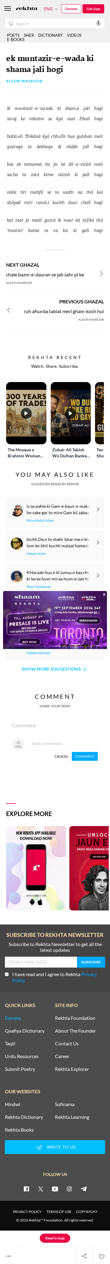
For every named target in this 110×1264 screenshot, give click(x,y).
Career (62, 1056)
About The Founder (75, 1030)
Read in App (55, 1238)
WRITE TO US (61, 1147)
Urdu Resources (21, 1056)
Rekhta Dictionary (24, 1117)
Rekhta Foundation (75, 1018)
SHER (29, 35)
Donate (71, 8)
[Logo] (26, 8)
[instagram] (69, 1189)
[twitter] (41, 1189)
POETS (13, 35)
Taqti (10, 1043)
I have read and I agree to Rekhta (54, 977)
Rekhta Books (19, 1129)
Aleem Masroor (24, 81)
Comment (84, 756)
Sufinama (65, 1104)
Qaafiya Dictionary (25, 1030)
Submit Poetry (20, 1069)
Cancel (61, 756)
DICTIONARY (50, 35)
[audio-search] (98, 23)
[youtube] (55, 1189)
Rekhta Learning (72, 1117)
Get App (93, 8)
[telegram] (84, 1189)
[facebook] (26, 1189)
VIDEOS (74, 35)
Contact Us (67, 1043)
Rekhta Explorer (72, 1069)
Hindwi (12, 1104)
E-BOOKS (15, 39)
